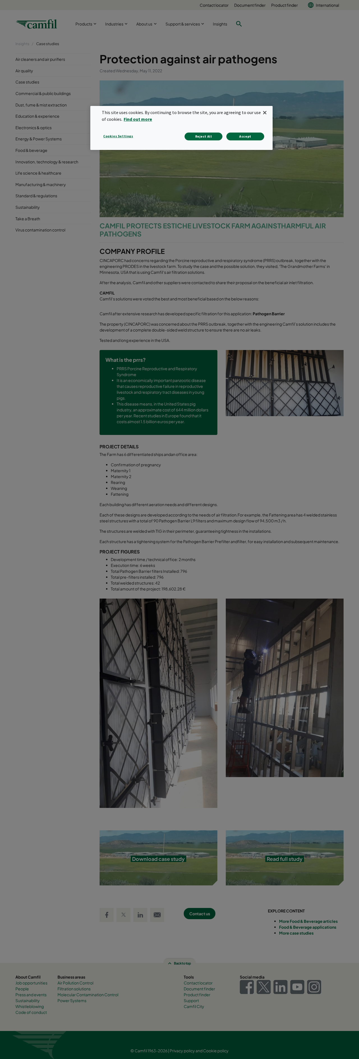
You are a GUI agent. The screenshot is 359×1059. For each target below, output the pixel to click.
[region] (181, 128)
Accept (245, 136)
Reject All (203, 136)
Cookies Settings (118, 136)
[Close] (265, 112)
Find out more (138, 119)
